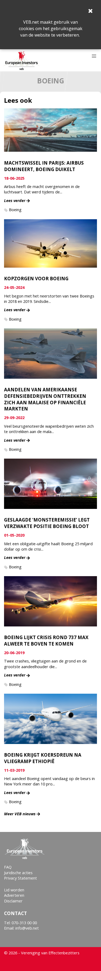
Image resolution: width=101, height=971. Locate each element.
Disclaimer (13, 900)
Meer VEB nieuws (20, 813)
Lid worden (14, 889)
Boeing (15, 209)
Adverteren (14, 895)
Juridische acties (18, 872)
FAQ (8, 867)
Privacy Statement (20, 878)
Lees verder (14, 200)
